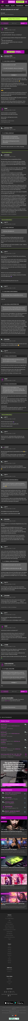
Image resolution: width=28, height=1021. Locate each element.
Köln (9, 957)
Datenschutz (12, 927)
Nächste (23, 23)
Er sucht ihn (9, 971)
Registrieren (20, 1)
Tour (6, 918)
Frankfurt (9, 951)
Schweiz (9, 962)
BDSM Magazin (11, 918)
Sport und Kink (8, 797)
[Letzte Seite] (26, 23)
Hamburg (9, 947)
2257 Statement (9, 933)
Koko (9, 983)
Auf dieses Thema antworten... (9, 707)
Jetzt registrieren (14, 784)
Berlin (9, 945)
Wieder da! (11, 1)
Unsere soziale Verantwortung (9, 937)
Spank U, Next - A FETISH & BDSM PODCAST (9, 994)
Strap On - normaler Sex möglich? (12, 811)
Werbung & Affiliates (9, 935)
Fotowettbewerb (19, 5)
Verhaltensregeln (9, 931)
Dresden (9, 958)
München (9, 949)
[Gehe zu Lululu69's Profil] (2, 448)
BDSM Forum (17, 748)
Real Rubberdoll (4, 739)
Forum (2, 5)
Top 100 (12, 5)
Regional (9, 944)
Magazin (7, 5)
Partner (8, 976)
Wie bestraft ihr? (8, 806)
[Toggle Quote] (2, 61)
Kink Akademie (11, 14)
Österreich (9, 960)
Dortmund (9, 955)
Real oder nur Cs (4, 747)
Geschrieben (9, 29)
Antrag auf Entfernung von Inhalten (9, 929)
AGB (9, 920)
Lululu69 (6, 447)
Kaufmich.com (9, 981)
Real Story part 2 (4, 724)
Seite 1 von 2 (14, 23)
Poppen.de (9, 978)
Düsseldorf (9, 953)
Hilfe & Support (9, 916)
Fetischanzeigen (9, 969)
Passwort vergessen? (9, 924)
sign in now (7, 700)
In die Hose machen (9, 802)
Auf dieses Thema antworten (14, 18)
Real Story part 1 (4, 732)
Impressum (9, 922)
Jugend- (6, 927)
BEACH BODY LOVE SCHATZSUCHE (13, 793)
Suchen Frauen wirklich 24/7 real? (7, 754)
